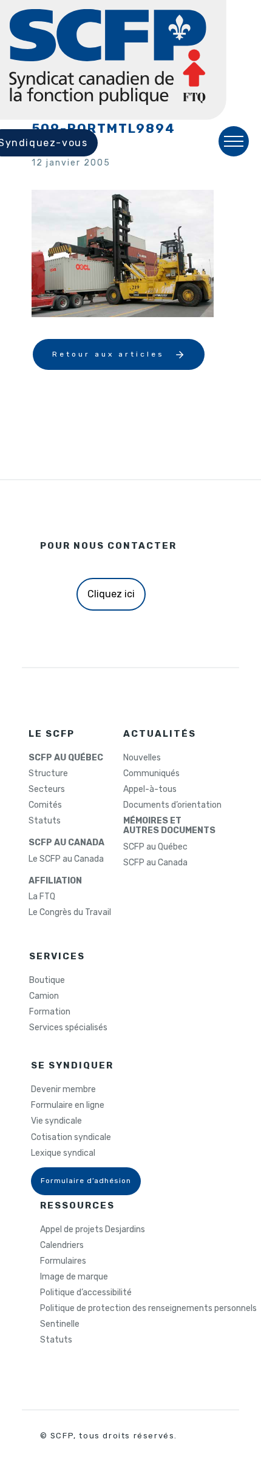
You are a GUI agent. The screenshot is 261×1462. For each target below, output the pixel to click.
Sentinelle (60, 1324)
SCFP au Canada (155, 863)
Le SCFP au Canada (66, 859)
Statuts (45, 821)
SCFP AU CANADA (66, 843)
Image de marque (74, 1277)
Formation (49, 1012)
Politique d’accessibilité (86, 1293)
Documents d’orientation (172, 805)
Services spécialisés (68, 1028)
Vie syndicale (56, 1121)
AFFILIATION (55, 881)
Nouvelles (142, 758)
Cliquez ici (111, 594)
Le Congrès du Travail (70, 912)
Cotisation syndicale (71, 1137)
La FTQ (42, 897)
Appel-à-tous (150, 789)
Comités (45, 805)
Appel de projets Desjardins (92, 1230)
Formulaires (63, 1261)
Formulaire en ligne (67, 1105)
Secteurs (47, 789)
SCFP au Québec (155, 847)
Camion (44, 996)
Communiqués (151, 774)
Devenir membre (63, 1090)
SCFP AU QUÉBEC (66, 758)
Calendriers (62, 1245)
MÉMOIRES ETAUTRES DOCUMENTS (169, 826)
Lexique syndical (63, 1153)
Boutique (47, 980)
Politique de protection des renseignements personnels (148, 1308)
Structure (48, 774)
